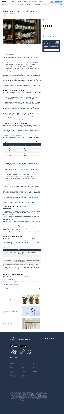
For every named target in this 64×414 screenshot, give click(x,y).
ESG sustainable (12, 368)
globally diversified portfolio (17, 191)
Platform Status (24, 376)
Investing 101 (35, 367)
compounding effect (34, 163)
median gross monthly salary (29, 97)
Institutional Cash (12, 375)
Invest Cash (11, 367)
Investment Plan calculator (30, 202)
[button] (14, 1)
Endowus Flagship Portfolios (23, 196)
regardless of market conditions (30, 222)
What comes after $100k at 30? (48, 36)
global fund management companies (30, 197)
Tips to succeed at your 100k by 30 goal (50, 34)
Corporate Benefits (12, 376)
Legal (33, 375)
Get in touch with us (36, 372)
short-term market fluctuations (24, 169)
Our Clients (23, 368)
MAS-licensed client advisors (13, 284)
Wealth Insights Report (36, 368)
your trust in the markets (30, 131)
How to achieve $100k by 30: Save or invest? (50, 32)
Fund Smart (11, 372)
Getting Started (24, 364)
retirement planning (32, 240)
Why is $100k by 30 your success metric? (50, 30)
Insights (3, 4)
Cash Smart (11, 371)
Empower (34, 364)
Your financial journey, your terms (49, 38)
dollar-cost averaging (19, 221)
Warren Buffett (30, 57)
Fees (22, 363)
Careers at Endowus (25, 372)
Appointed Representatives (37, 371)
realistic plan (37, 209)
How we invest (12, 363)
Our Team (23, 367)
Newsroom (23, 371)
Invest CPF (11, 364)
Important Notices (24, 375)
